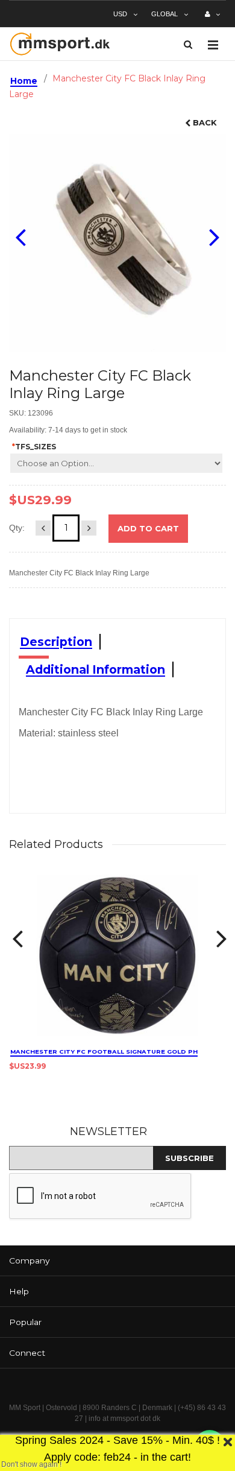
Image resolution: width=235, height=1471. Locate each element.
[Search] (188, 44)
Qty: (17, 528)
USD (120, 13)
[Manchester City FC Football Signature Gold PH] (117, 955)
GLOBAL (164, 13)
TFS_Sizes (34, 446)
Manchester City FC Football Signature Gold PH (104, 1051)
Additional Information (95, 669)
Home (23, 80)
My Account (212, 18)
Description (56, 641)
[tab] (117, 1260)
